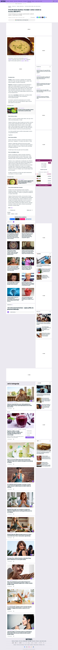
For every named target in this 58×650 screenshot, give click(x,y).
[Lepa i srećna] (32, 642)
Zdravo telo (14, 6)
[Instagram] (29, 647)
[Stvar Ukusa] (44, 642)
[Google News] (33, 647)
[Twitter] (27, 647)
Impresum (15, 644)
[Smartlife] (35, 642)
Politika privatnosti (36, 644)
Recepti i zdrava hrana (20, 6)
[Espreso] (20, 642)
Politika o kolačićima (30, 644)
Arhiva (43, 644)
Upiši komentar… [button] (13, 312)
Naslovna (9, 6)
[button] (32, 17)
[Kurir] (13, 642)
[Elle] (24, 642)
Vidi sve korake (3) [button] (30, 437)
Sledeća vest (29, 210)
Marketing (40, 644)
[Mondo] (16, 642)
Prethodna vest (12, 210)
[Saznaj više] (50, 254)
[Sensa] (3, 1)
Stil (11, 207)
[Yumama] (40, 642)
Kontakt (25, 644)
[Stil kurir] (26, 642)
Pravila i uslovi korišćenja (20, 644)
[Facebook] (25, 647)
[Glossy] (29, 642)
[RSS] (31, 647)
